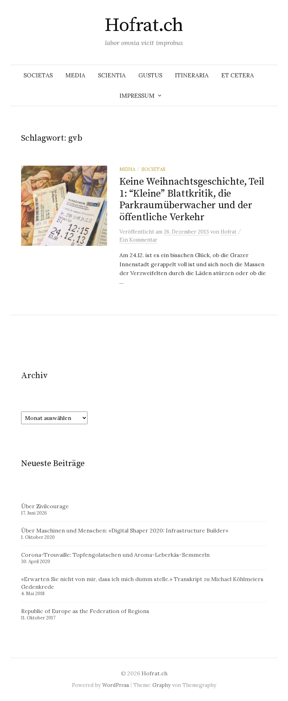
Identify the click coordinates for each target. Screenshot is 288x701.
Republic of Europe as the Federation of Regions (85, 610)
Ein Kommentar (138, 239)
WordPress (115, 685)
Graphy (161, 685)
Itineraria (192, 75)
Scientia (112, 75)
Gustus (150, 75)
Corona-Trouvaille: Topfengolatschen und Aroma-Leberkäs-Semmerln (115, 554)
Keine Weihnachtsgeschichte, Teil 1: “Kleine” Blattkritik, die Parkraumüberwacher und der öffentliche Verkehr (191, 199)
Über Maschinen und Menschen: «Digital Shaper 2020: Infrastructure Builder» (124, 530)
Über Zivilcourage (45, 506)
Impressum (137, 96)
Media (75, 75)
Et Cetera (237, 75)
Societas (38, 75)
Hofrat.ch (144, 25)
